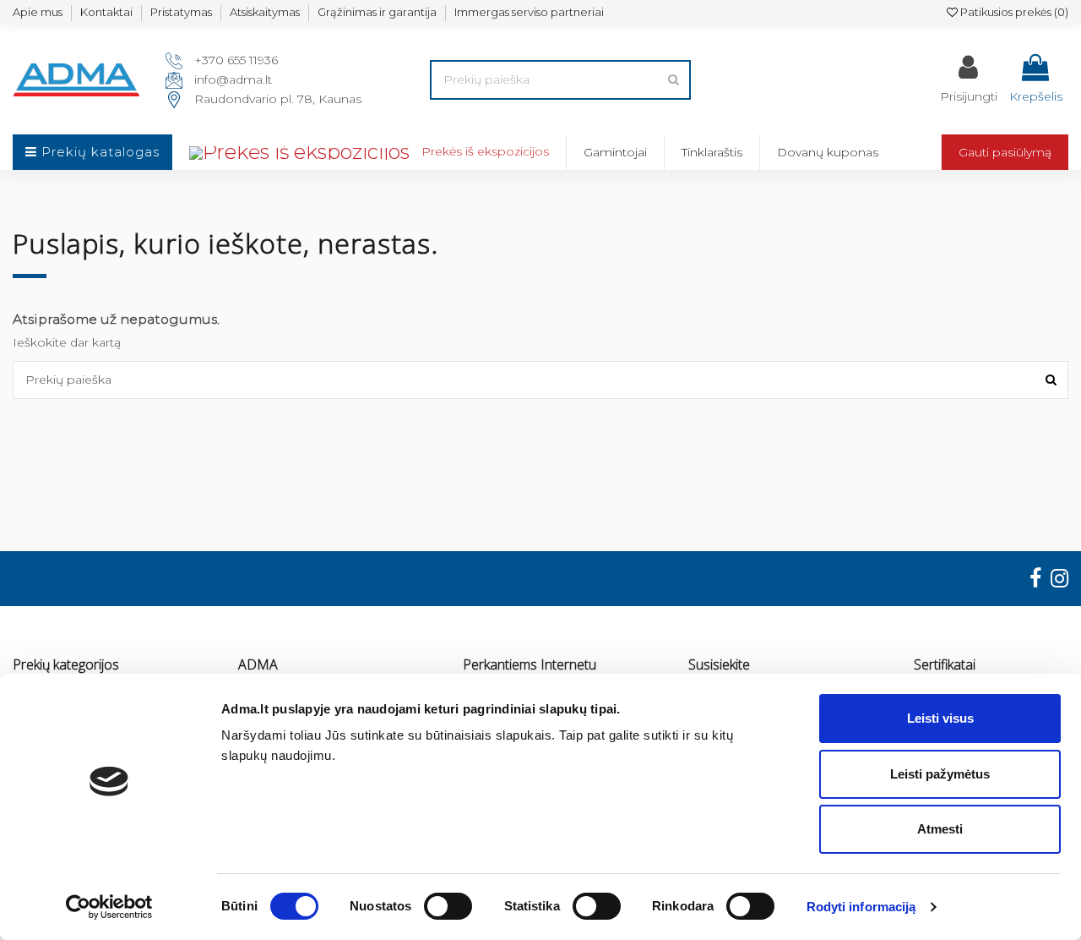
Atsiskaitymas (265, 12)
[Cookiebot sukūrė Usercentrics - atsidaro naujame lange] (109, 907)
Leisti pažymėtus (940, 774)
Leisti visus (940, 718)
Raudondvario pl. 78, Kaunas (277, 99)
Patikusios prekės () (1013, 12)
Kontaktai (106, 12)
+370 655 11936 (236, 60)
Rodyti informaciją (861, 906)
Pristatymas (181, 12)
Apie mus (37, 12)
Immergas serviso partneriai (529, 12)
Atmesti (940, 829)
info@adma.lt (233, 79)
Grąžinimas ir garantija (377, 12)
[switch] (448, 906)
